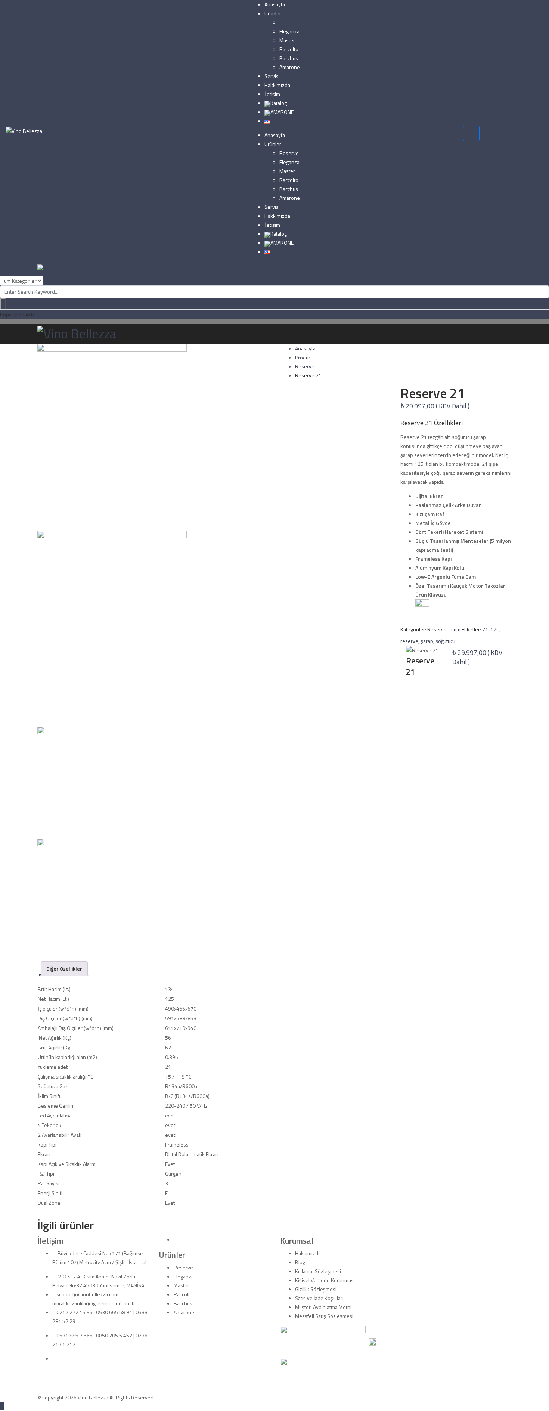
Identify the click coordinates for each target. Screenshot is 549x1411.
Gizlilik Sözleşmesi (315, 1289)
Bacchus (288, 58)
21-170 (490, 629)
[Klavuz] (422, 609)
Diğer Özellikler (64, 968)
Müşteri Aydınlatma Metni (323, 1307)
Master (287, 40)
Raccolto (288, 49)
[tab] (64, 968)
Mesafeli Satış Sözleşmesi (324, 1316)
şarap (427, 641)
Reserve (289, 22)
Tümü (454, 629)
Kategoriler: (413, 629)
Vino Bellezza (93, 1397)
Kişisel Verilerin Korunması (325, 1280)
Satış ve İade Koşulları (319, 1298)
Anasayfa (274, 4)
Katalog (278, 103)
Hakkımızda (277, 85)
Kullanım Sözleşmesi (318, 1271)
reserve (409, 641)
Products (305, 357)
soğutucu (445, 641)
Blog (300, 1262)
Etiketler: (471, 629)
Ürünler (272, 13)
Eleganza (289, 31)
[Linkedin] (54, 1358)
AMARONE (282, 112)
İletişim (272, 94)
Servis (271, 76)
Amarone (289, 67)
